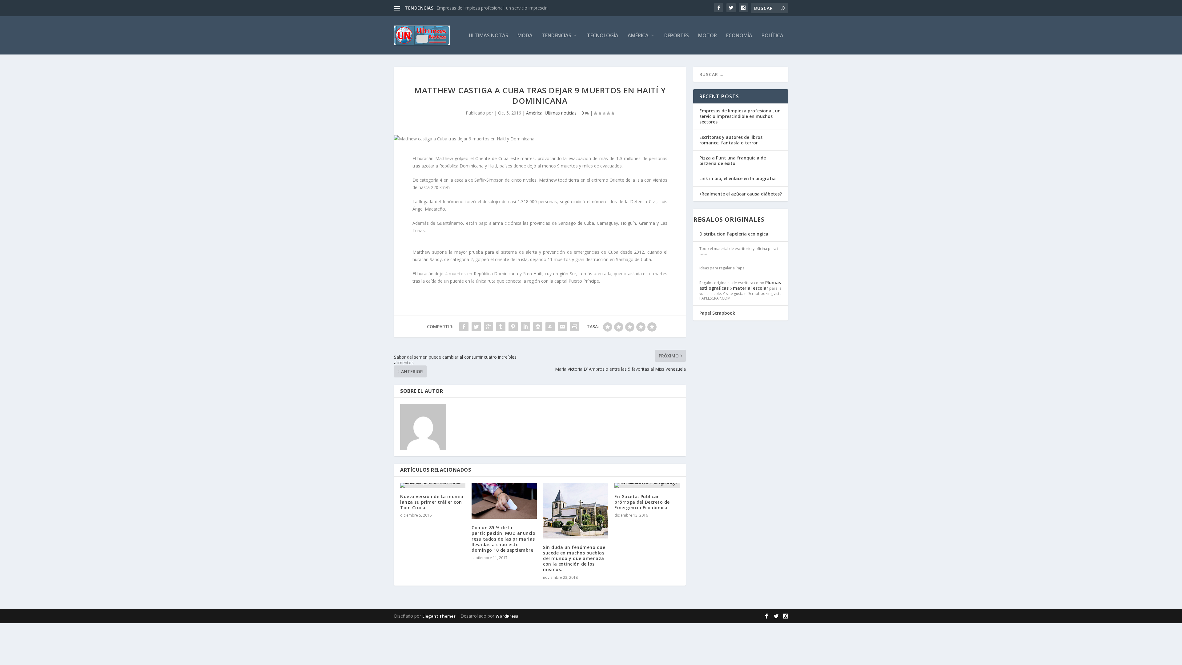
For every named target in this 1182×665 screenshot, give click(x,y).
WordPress (507, 616)
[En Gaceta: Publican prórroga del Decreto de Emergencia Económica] (647, 485)
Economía (739, 36)
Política (772, 36)
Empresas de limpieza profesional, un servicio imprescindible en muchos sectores (740, 116)
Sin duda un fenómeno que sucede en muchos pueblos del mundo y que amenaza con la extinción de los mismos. (574, 558)
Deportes (676, 36)
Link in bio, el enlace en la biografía (737, 178)
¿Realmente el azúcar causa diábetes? (740, 194)
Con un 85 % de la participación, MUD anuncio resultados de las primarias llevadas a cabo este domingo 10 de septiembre (503, 539)
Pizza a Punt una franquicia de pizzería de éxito (732, 160)
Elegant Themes (439, 616)
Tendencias (556, 36)
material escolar (750, 288)
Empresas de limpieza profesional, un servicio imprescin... (493, 8)
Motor (707, 36)
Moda (525, 36)
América (638, 36)
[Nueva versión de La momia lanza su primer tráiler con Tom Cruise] (432, 485)
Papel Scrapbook (717, 313)
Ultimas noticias (561, 113)
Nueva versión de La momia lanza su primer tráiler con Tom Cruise (432, 502)
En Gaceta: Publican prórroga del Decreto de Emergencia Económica (642, 502)
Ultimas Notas (488, 36)
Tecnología (602, 36)
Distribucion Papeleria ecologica (733, 234)
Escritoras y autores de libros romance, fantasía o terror (730, 140)
